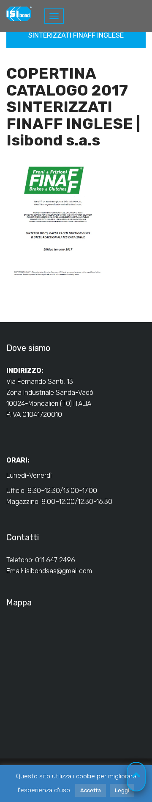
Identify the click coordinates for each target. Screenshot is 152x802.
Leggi (122, 790)
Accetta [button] (90, 790)
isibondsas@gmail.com (58, 571)
